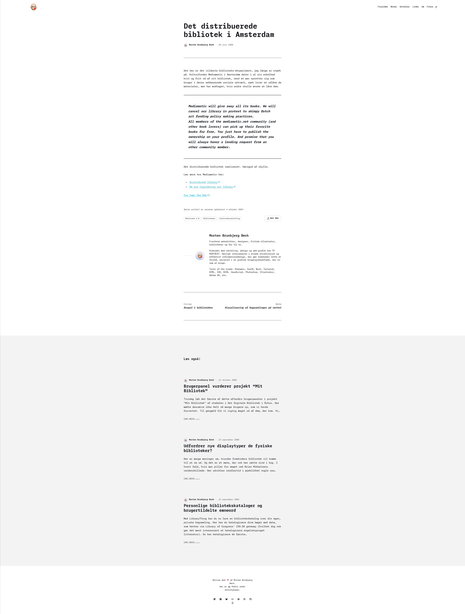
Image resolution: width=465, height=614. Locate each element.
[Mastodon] (215, 600)
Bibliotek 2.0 (192, 218)
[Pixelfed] (221, 600)
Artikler (405, 7)
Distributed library (203, 182)
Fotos (430, 7)
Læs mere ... (192, 419)
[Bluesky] (227, 600)
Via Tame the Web (195, 195)
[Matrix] (233, 600)
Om (423, 7)
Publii (235, 587)
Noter (394, 7)
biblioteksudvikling (230, 218)
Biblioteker (209, 218)
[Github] (250, 600)
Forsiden (383, 7)
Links (415, 7)
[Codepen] (239, 600)
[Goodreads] (232, 603)
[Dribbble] (245, 600)
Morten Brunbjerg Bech (201, 45)
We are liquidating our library (211, 187)
